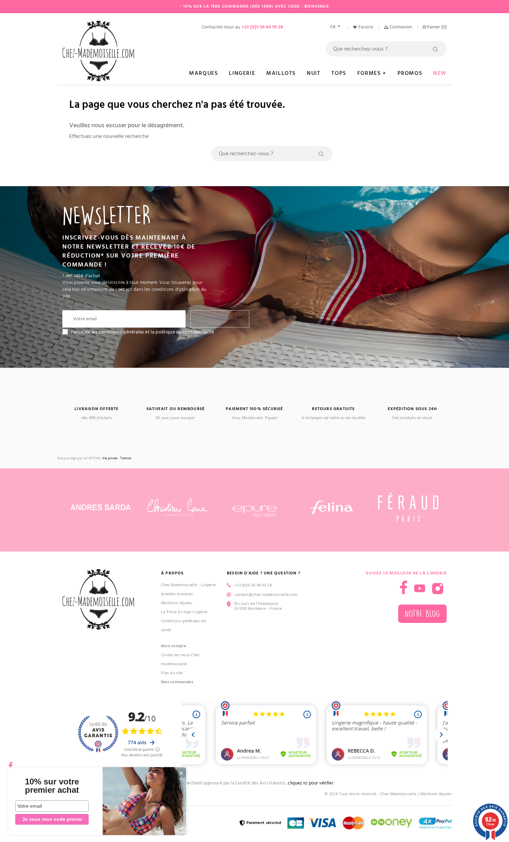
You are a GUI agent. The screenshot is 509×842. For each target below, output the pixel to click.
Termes (125, 458)
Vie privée (109, 458)
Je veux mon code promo (52, 819)
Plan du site (172, 673)
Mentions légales (177, 603)
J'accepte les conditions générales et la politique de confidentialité (142, 332)
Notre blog (422, 613)
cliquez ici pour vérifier (310, 783)
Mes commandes (177, 682)
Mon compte (173, 646)
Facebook (10, 763)
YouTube (419, 588)
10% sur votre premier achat (52, 786)
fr (333, 27)
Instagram (437, 588)
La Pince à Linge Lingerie (184, 612)
